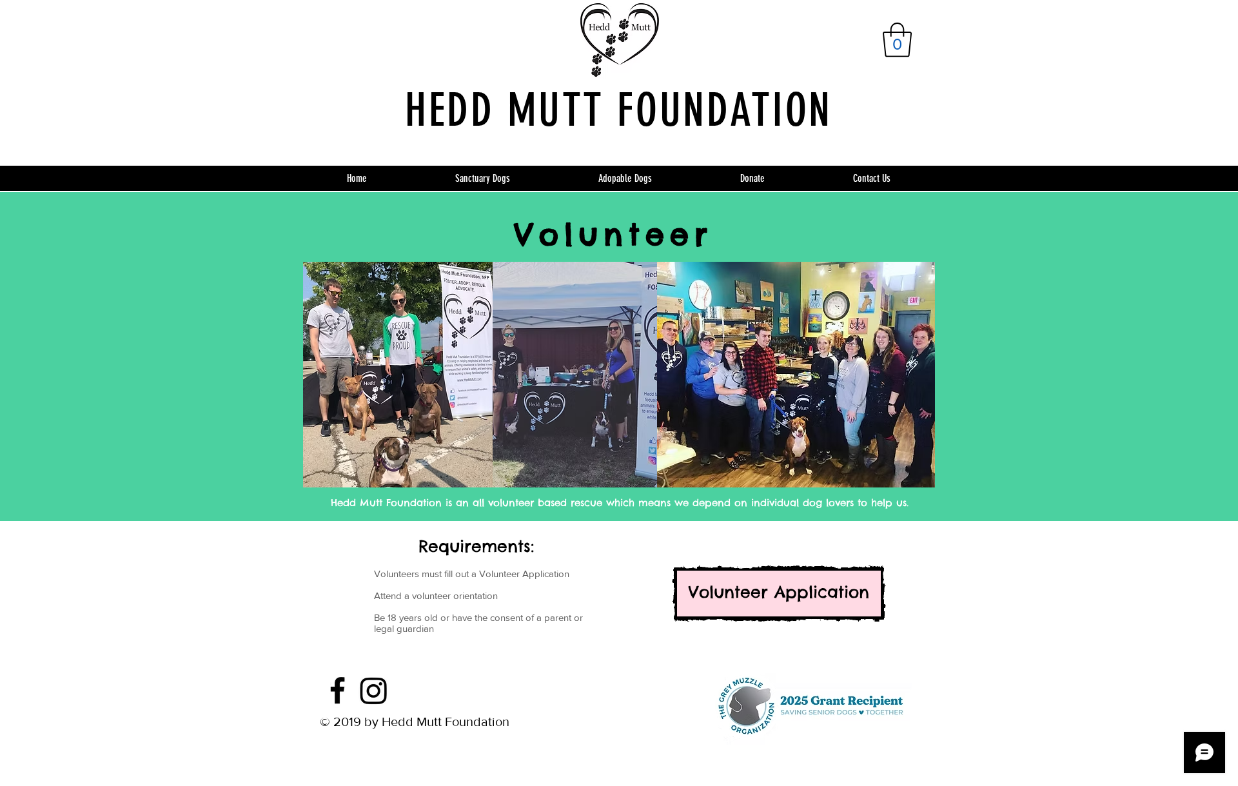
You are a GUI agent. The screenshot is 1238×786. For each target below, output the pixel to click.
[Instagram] (373, 690)
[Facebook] (337, 690)
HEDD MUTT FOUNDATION (618, 110)
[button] (897, 40)
